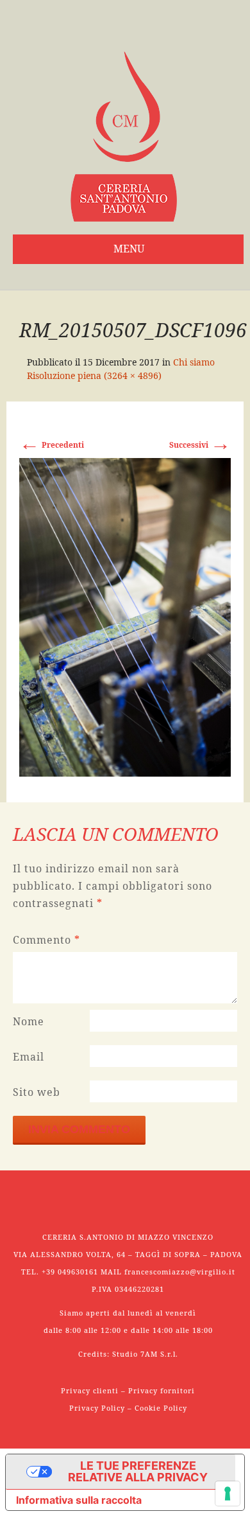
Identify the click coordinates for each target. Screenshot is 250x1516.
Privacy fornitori (161, 1390)
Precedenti (51, 444)
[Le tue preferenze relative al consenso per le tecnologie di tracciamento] (227, 1493)
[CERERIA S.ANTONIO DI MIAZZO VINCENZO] (124, 136)
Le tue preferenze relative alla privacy (138, 1471)
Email (28, 1057)
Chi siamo (194, 362)
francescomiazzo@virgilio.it (179, 1271)
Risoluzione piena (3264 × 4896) (94, 375)
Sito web (36, 1092)
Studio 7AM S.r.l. (145, 1354)
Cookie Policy (161, 1408)
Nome (28, 1021)
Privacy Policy (97, 1408)
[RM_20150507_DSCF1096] (125, 616)
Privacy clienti (90, 1390)
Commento (46, 940)
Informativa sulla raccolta (79, 1500)
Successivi (200, 444)
